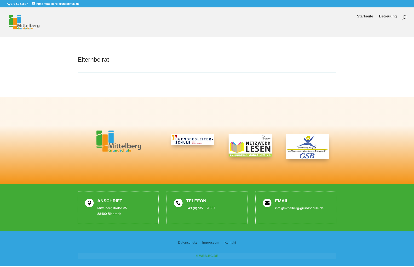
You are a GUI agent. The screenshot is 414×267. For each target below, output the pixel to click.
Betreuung (388, 16)
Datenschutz (187, 242)
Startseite (365, 16)
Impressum (210, 242)
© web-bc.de (207, 256)
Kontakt (230, 242)
